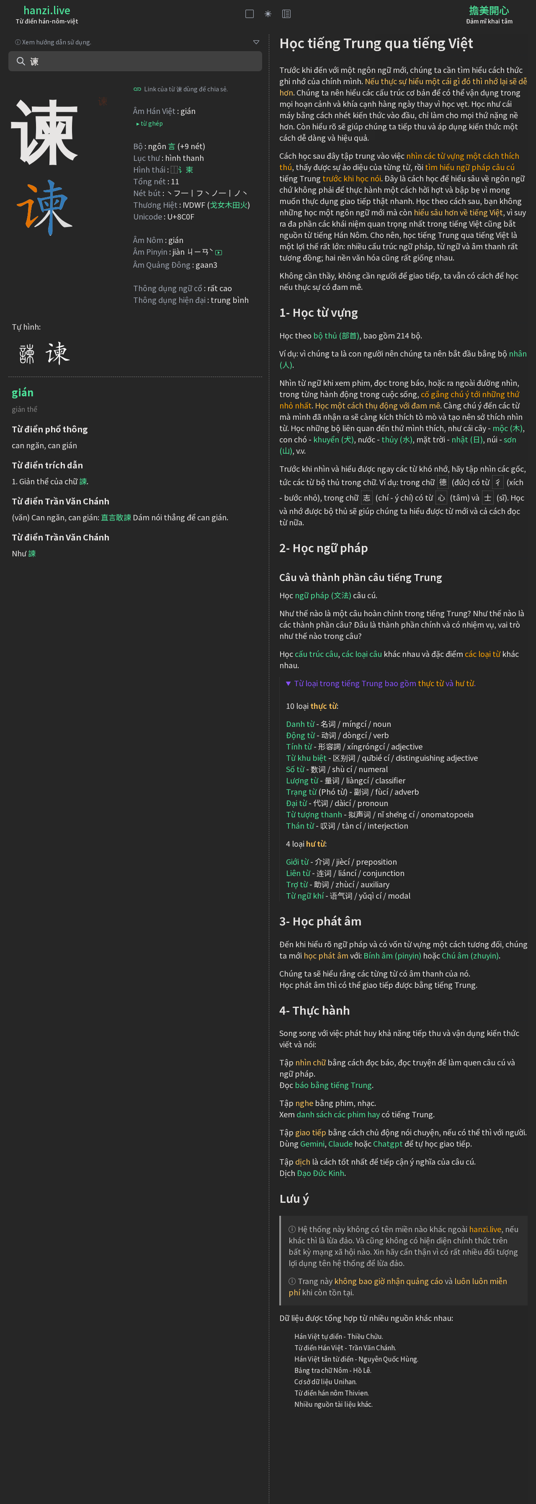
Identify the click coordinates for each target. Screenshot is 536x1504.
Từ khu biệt (306, 757)
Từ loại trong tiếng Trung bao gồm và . (385, 682)
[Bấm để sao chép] (137, 89)
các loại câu (362, 653)
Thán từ (300, 825)
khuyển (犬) (333, 439)
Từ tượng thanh (314, 814)
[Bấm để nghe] (218, 252)
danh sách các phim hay (338, 1114)
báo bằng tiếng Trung (333, 1084)
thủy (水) (396, 439)
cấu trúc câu (316, 653)
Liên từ (298, 872)
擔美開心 (489, 10)
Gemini (312, 1143)
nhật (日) (467, 439)
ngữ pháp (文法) (323, 594)
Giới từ (297, 861)
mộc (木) (507, 427)
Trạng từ (301, 791)
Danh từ (300, 723)
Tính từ (299, 746)
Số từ (295, 768)
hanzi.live (46, 10)
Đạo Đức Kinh (320, 1172)
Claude (340, 1143)
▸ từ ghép (150, 123)
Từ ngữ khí (305, 895)
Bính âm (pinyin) (392, 955)
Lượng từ (302, 780)
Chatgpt (388, 1143)
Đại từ (296, 802)
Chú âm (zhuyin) (470, 955)
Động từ (300, 734)
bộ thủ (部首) (336, 335)
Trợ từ (297, 884)
